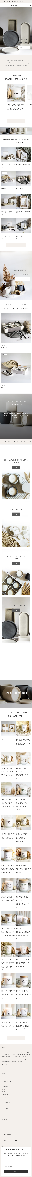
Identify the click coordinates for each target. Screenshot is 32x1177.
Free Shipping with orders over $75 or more (16, 1)
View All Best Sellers (16, 245)
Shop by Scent (5, 1078)
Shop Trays (24, 47)
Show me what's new (16, 1037)
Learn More (19, 1061)
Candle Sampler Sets (6, 1081)
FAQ (3, 1111)
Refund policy (5, 1097)
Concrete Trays (5, 1086)
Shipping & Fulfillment (7, 1108)
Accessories (4, 1089)
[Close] (29, 1148)
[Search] (27, 5)
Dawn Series (4, 188)
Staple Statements (16, 120)
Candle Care (4, 1106)
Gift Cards (4, 1091)
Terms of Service (5, 1094)
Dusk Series (19, 188)
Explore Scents (22, 278)
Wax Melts (4, 1084)
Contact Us (4, 1114)
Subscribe (16, 1171)
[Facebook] (2, 1064)
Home (3, 1073)
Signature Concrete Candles (8, 1076)
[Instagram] (6, 1064)
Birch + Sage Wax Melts (23, 164)
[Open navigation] (2, 5)
